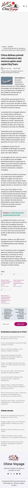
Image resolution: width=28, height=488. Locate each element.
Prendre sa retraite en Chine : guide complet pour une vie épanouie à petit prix (13, 436)
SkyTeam (3, 72)
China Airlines (6, 71)
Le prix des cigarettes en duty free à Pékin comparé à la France (13, 343)
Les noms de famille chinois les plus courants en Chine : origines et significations (12, 378)
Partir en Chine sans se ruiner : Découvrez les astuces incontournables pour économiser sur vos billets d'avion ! (13, 394)
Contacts (14, 485)
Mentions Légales (19, 483)
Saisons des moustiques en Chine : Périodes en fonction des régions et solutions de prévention (11, 356)
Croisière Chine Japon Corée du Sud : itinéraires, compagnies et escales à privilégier (12, 443)
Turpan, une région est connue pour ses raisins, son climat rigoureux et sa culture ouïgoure (13, 364)
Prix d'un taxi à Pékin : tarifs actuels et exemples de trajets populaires (12, 371)
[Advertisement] (14, 27)
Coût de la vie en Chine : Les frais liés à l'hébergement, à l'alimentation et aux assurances (13, 402)
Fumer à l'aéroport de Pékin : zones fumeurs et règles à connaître (11, 350)
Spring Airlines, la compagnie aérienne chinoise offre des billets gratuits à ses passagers (6, 298)
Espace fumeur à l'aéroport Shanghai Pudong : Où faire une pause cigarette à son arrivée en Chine (13, 386)
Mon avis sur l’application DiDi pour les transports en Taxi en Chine (12, 416)
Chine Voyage (14, 464)
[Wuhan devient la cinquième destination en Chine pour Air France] (6, 276)
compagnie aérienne (16, 71)
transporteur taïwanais (13, 72)
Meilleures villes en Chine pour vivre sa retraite (12, 430)
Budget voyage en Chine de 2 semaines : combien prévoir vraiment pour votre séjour (13, 423)
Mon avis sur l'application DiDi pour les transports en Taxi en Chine (13, 337)
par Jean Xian (7, 68)
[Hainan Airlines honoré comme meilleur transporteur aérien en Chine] (18, 276)
